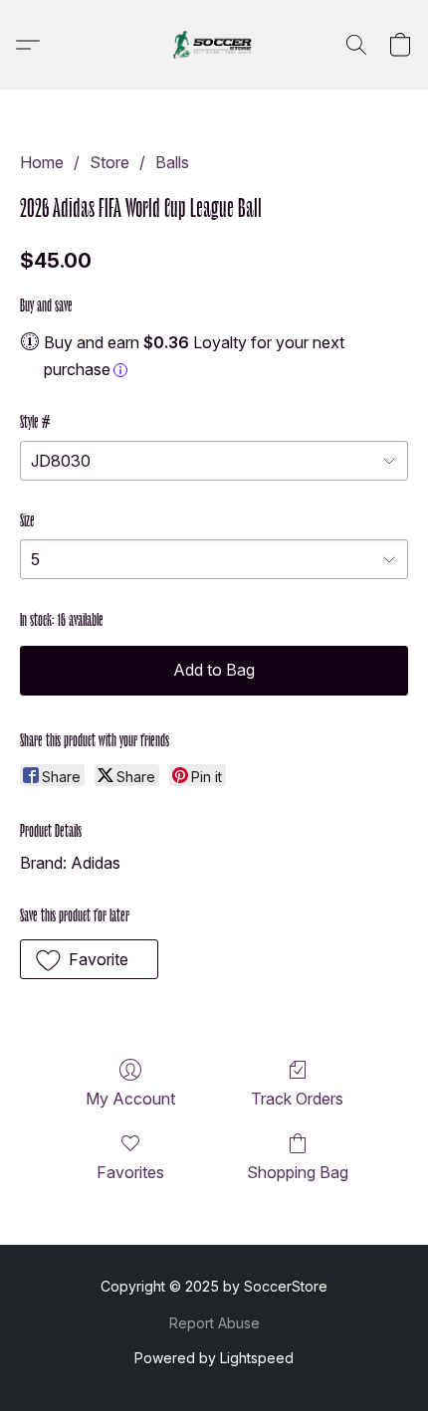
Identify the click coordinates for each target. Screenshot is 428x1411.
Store (109, 162)
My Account (130, 1099)
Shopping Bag (297, 1172)
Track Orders (297, 1099)
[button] (214, 45)
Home (42, 162)
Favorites (130, 1172)
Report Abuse (214, 1322)
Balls (172, 162)
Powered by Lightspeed (214, 1357)
